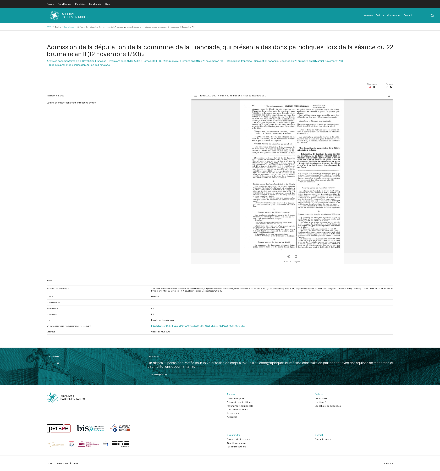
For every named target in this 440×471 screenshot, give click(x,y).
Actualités (232, 417)
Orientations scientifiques (240, 402)
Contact (408, 15)
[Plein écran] (389, 95)
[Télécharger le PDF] (370, 87)
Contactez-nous (323, 439)
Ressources (233, 413)
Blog (107, 4)
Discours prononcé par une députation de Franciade (79, 64)
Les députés (321, 402)
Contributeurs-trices (237, 409)
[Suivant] (296, 256)
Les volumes (69, 27)
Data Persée (95, 4)
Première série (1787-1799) (124, 60)
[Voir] (143, 53)
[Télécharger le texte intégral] (374, 87)
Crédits (388, 463)
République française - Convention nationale (253, 60)
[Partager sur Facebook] (386, 87)
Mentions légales (67, 463)
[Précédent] (288, 256)
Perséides (80, 4)
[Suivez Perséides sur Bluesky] (58, 363)
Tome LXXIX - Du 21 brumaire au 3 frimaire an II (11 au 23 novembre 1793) (183, 60)
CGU (49, 463)
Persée (50, 4)
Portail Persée (64, 4)
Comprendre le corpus (238, 439)
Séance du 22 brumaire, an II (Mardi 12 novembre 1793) (313, 60)
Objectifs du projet (236, 398)
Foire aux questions (236, 446)
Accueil (50, 27)
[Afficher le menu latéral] (195, 95)
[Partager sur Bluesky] (391, 87)
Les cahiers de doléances (328, 406)
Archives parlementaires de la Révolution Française (76, 60)
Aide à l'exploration (236, 443)
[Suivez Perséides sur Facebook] (50, 363)
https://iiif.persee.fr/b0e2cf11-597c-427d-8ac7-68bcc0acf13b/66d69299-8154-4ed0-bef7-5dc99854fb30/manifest (198, 326)
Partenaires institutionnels (240, 406)
